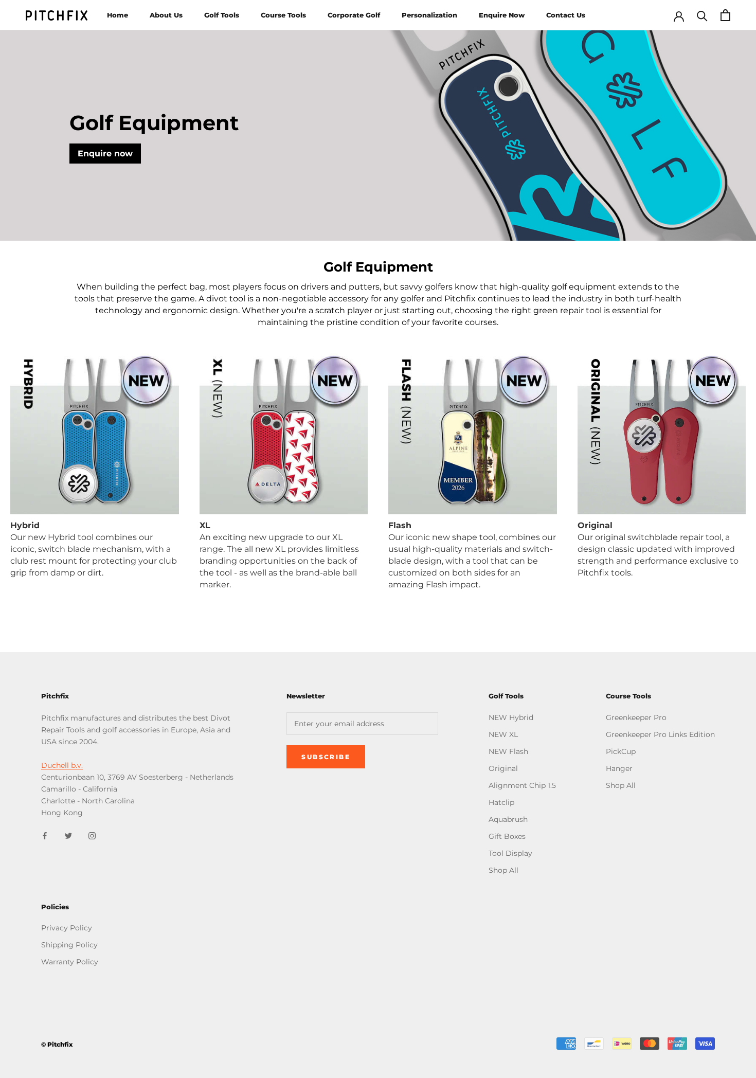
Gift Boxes (507, 836)
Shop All (503, 870)
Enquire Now (502, 15)
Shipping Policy (69, 944)
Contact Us (565, 15)
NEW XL (503, 734)
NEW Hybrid (511, 717)
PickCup (621, 751)
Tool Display (510, 853)
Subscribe (325, 757)
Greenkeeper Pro (636, 717)
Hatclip (501, 802)
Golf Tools (221, 15)
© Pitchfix (57, 1044)
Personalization (429, 15)
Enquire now (105, 153)
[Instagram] (92, 835)
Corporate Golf (354, 15)
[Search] (702, 15)
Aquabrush (508, 819)
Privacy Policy (66, 927)
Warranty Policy (69, 961)
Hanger (619, 768)
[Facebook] (44, 835)
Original (503, 768)
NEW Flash (508, 751)
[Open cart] (725, 15)
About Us (166, 15)
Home (117, 15)
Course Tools (283, 15)
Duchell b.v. (62, 765)
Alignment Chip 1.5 (522, 785)
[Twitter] (68, 835)
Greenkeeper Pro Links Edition (660, 734)
